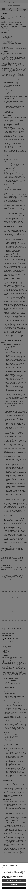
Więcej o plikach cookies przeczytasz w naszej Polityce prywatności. (12, 877)
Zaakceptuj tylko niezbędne (14, 880)
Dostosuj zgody (14, 884)
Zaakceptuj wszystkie (14, 887)
